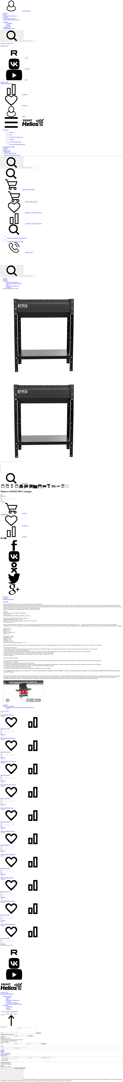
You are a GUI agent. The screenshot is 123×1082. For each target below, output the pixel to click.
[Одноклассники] (3, 538)
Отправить (43, 1043)
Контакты (8, 26)
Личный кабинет (26, 10)
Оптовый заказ (4, 514)
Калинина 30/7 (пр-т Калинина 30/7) (15, 707)
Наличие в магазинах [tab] (8, 706)
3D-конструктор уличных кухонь (12, 155)
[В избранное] (11, 727)
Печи (4, 14)
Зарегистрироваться (5, 1054)
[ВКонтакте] (1, 538)
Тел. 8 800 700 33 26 (29, 707)
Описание (5, 596)
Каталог (5, 129)
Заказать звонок (7, 83)
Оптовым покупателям (9, 28)
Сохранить (38, 1033)
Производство (6, 27)
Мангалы (5, 13)
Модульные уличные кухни (10, 15)
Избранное (24, 105)
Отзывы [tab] (5, 704)
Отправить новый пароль (20, 1068)
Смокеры (5, 17)
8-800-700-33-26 (4, 45)
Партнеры (5, 148)
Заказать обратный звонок (7, 994)
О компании (9, 23)
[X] (5, 538)
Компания (5, 22)
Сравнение (25, 94)
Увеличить (24, 483)
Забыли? (3, 1050)
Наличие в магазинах (8, 599)
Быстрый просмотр (5, 728)
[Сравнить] (33, 727)
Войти (23, 116)
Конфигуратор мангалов (10, 153)
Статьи (8, 24)
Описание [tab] (5, 601)
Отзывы (5, 598)
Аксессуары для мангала (9, 18)
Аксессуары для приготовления (11, 19)
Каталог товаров (7, 996)
